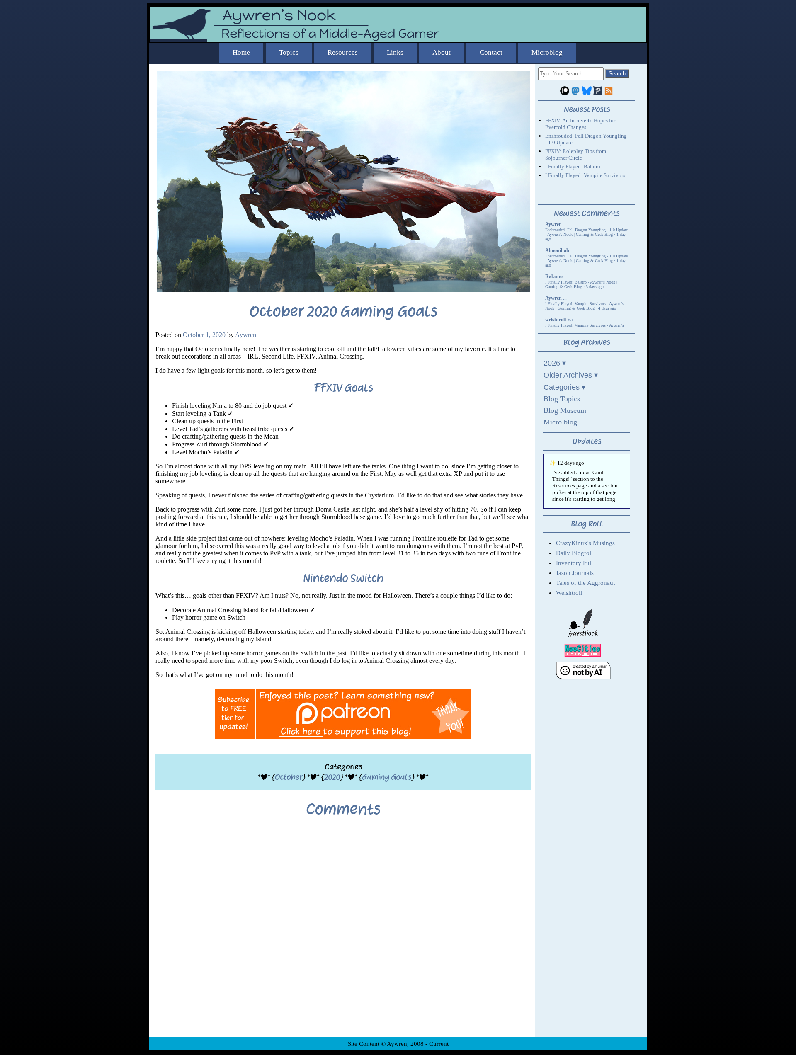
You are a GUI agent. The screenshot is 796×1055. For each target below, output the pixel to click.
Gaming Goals (386, 777)
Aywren (245, 334)
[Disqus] (343, 933)
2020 (332, 777)
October (288, 777)
